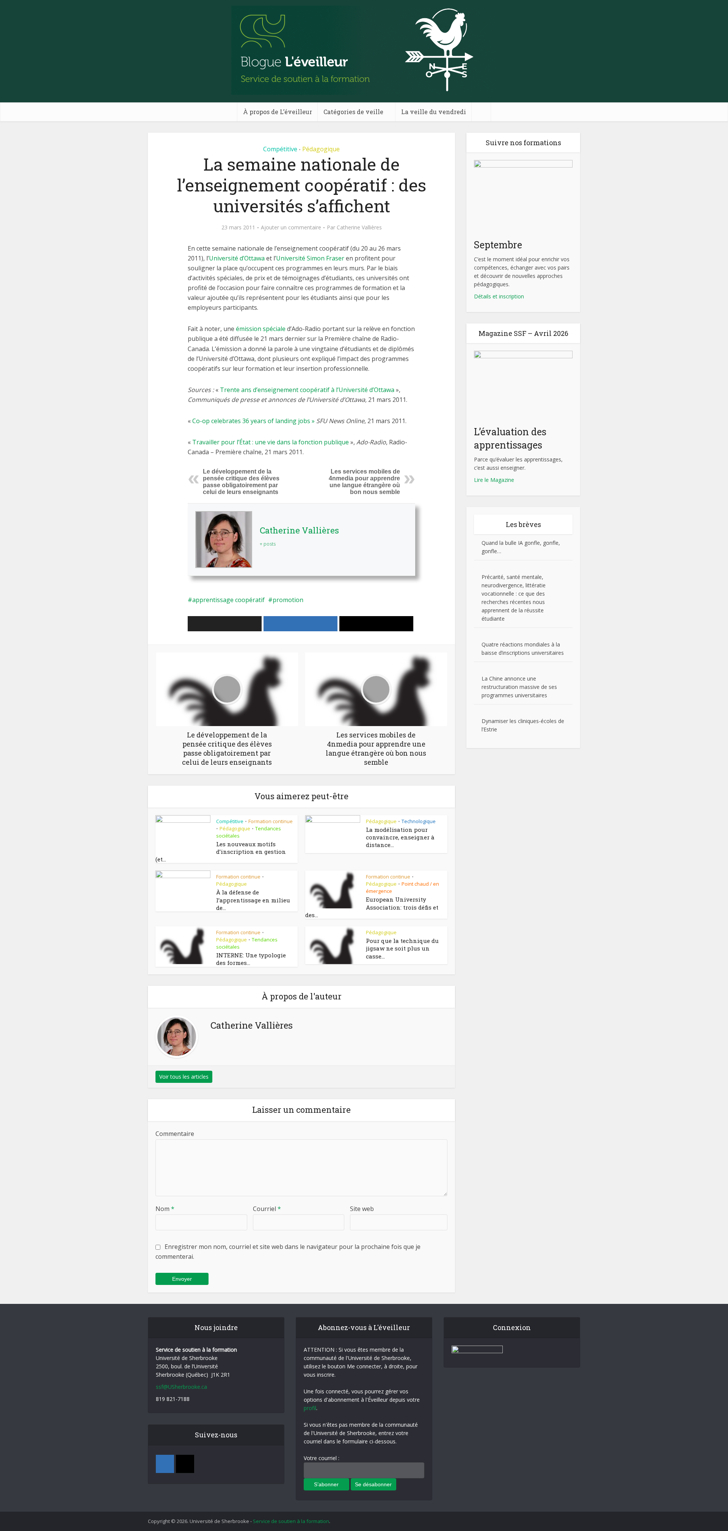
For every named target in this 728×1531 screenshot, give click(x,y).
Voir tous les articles (184, 1076)
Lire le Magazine (494, 479)
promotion (288, 600)
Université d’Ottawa (237, 258)
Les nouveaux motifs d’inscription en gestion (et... (220, 851)
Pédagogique (321, 149)
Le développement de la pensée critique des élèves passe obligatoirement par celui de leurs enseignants (241, 481)
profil (310, 1408)
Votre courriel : (321, 1458)
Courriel (267, 1209)
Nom (164, 1209)
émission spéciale (261, 329)
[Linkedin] (165, 1464)
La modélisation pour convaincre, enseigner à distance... (400, 837)
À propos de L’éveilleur (277, 112)
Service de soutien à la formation (291, 1521)
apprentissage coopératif (228, 600)
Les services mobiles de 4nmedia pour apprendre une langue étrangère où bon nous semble (364, 481)
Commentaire (174, 1133)
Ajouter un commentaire (291, 227)
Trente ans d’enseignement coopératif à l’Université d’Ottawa (307, 390)
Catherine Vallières (359, 227)
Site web (362, 1209)
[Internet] (185, 1464)
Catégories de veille (353, 112)
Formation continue (270, 821)
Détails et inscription (499, 296)
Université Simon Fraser (310, 258)
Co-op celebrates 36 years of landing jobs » (253, 421)
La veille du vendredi (433, 112)
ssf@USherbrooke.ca (181, 1386)
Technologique (419, 821)
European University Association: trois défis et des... (371, 907)
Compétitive (280, 149)
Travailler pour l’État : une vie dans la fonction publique (270, 442)
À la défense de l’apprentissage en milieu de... (253, 899)
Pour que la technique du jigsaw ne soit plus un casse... (402, 948)
